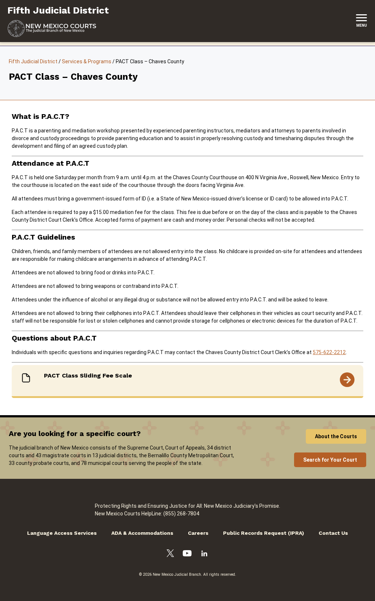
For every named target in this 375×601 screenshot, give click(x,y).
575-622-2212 (329, 352)
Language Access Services (62, 533)
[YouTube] (187, 554)
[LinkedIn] (204, 554)
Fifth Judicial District (33, 61)
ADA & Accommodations (142, 533)
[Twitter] (170, 554)
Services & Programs (86, 61)
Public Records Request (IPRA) (263, 533)
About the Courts (336, 436)
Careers (198, 533)
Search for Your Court (330, 460)
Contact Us (333, 533)
